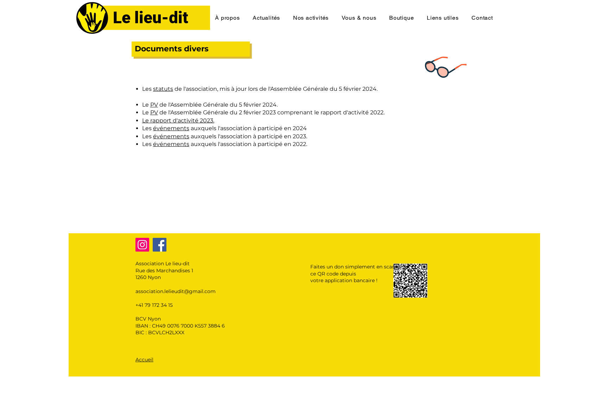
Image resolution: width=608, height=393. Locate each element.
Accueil (144, 359)
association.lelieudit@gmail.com (175, 291)
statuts (163, 88)
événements (171, 128)
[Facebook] (159, 245)
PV (154, 104)
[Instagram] (142, 245)
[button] (227, 18)
